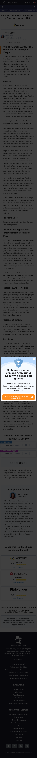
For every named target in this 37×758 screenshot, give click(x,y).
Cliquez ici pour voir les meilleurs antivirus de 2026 (16, 397)
